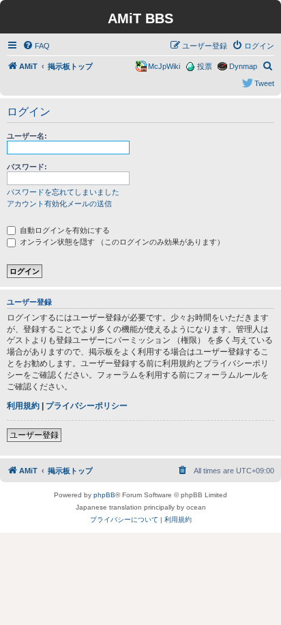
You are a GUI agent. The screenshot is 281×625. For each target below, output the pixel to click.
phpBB (104, 495)
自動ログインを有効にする (64, 230)
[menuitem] (36, 46)
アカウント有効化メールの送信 (59, 203)
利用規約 (23, 406)
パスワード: (27, 167)
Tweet (264, 83)
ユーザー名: (27, 136)
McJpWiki (164, 66)
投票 (204, 66)
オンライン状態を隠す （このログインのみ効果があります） (121, 242)
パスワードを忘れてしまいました (63, 192)
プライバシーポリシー (87, 406)
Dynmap (243, 66)
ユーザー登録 (34, 435)
